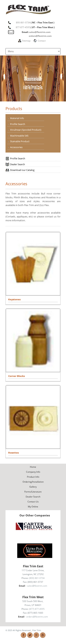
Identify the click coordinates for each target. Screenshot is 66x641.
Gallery (33, 486)
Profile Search (17, 124)
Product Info (33, 476)
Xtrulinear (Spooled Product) (25, 129)
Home (33, 466)
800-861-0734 (23, 22)
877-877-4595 (23, 27)
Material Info (17, 118)
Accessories (16, 147)
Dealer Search (17, 164)
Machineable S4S (19, 135)
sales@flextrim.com (40, 32)
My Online (33, 506)
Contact (42, 40)
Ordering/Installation (33, 481)
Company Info (33, 471)
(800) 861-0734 (37, 578)
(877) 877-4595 (37, 608)
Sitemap (26, 40)
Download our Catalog (22, 170)
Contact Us (33, 501)
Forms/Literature (33, 491)
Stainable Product (20, 141)
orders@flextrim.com (40, 35)
